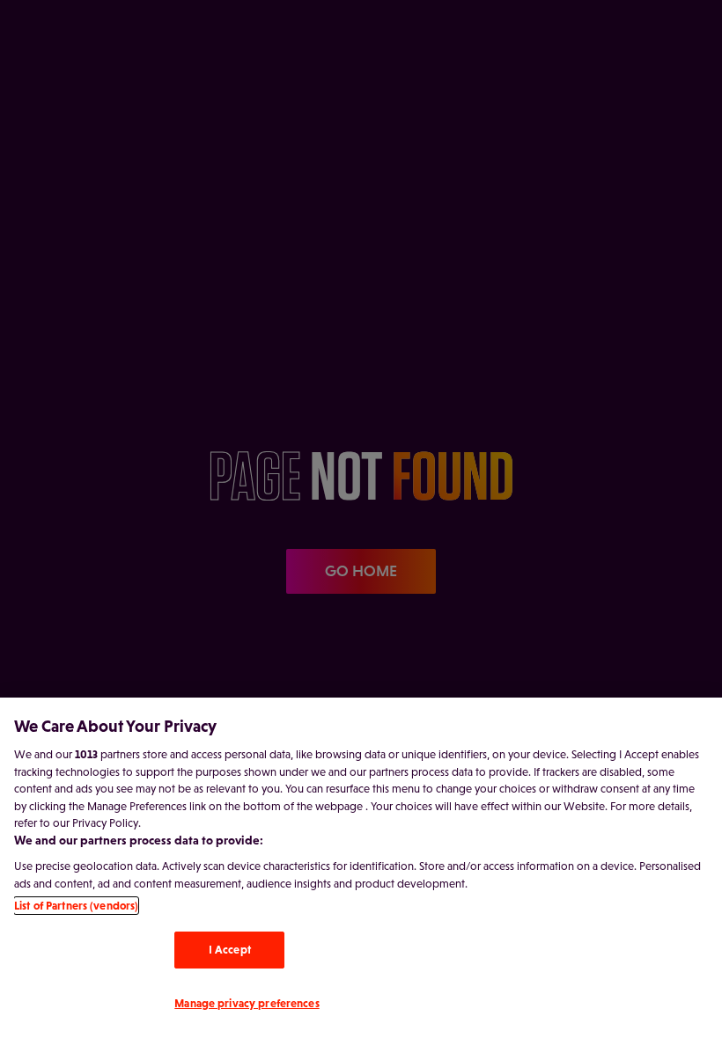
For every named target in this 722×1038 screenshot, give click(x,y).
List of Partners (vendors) (76, 905)
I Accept (230, 949)
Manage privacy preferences (246, 1003)
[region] (361, 868)
